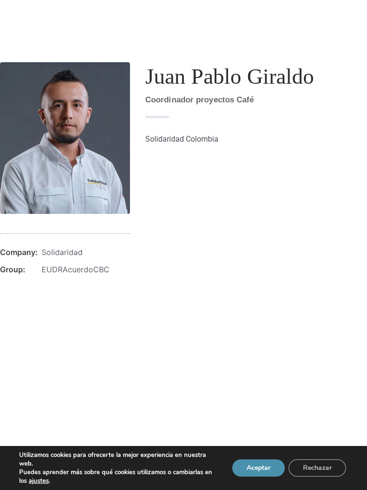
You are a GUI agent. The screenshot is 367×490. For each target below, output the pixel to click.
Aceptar (258, 467)
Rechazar (317, 467)
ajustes (39, 481)
